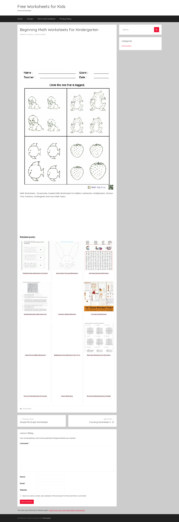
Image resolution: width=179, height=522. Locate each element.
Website (23, 490)
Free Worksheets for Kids (41, 6)
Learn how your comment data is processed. (67, 510)
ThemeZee (46, 518)
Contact (30, 19)
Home (20, 19)
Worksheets (27, 409)
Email (22, 483)
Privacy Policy (65, 19)
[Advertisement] (67, 51)
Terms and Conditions (46, 19)
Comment (24, 443)
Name (23, 477)
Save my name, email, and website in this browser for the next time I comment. (54, 496)
